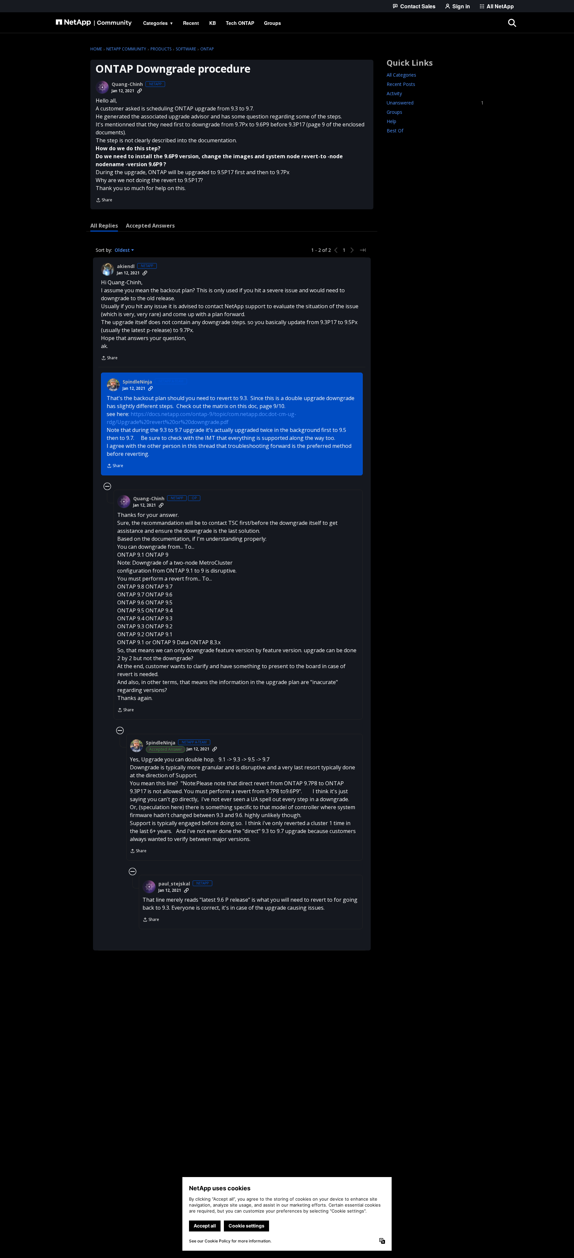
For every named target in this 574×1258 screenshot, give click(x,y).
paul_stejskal (174, 884)
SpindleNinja (137, 382)
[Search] (512, 23)
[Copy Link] (140, 91)
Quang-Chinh (127, 84)
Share (104, 200)
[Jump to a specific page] (362, 250)
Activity (394, 93)
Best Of (395, 130)
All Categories (401, 75)
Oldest (123, 250)
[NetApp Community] (93, 23)
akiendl (126, 266)
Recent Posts (401, 84)
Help (391, 121)
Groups (394, 112)
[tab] (104, 225)
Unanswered (435, 103)
